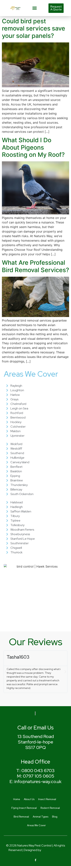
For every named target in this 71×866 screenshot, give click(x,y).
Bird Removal (21, 816)
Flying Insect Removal (24, 808)
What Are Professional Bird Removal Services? (35, 266)
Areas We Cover (36, 825)
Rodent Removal (50, 808)
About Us (29, 799)
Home (16, 799)
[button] (34, 8)
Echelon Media (52, 850)
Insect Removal (47, 799)
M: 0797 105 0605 (35, 776)
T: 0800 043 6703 (35, 770)
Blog (54, 816)
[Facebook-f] (35, 860)
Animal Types (40, 816)
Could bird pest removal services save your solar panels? (33, 28)
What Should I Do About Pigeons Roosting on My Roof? (33, 147)
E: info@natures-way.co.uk (35, 781)
